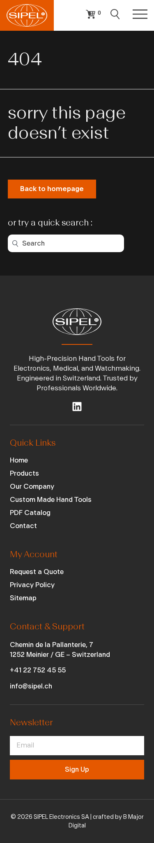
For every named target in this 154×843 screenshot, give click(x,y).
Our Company (32, 486)
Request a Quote (37, 571)
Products (24, 473)
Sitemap (23, 598)
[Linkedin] (77, 406)
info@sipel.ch (31, 686)
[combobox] (66, 243)
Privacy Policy (32, 584)
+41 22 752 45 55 (38, 670)
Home (19, 460)
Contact (23, 525)
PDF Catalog (30, 512)
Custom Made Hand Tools (51, 499)
